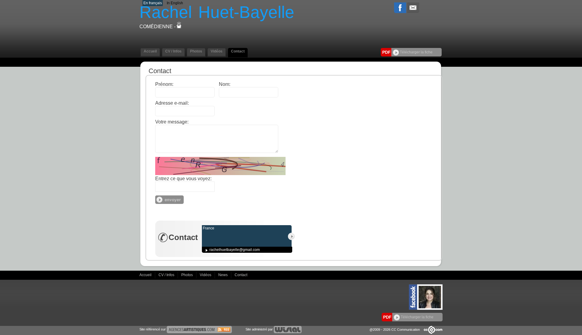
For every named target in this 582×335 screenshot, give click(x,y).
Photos (187, 275)
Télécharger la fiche (416, 52)
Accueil (145, 275)
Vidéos (206, 275)
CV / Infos (167, 275)
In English (175, 3)
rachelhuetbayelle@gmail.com (234, 250)
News (223, 275)
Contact (241, 275)
